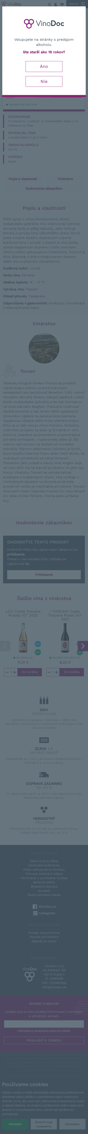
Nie (44, 81)
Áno (44, 66)
